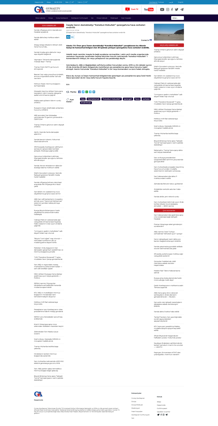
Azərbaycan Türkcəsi (156, 2)
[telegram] (182, 9)
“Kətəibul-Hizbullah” (111, 99)
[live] (132, 9)
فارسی (171, 2)
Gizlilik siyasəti (162, 408)
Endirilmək (86, 103)
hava (137, 99)
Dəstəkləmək (93, 99)
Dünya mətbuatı (102, 18)
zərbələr (146, 99)
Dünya (50, 18)
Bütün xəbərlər (40, 18)
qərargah (128, 99)
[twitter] (176, 9)
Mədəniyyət (114, 18)
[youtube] (149, 9)
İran (92, 18)
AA (68, 37)
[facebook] (172, 9)
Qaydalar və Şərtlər (163, 412)
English (180, 2)
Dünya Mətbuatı (137, 405)
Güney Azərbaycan (62, 18)
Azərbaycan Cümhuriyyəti (79, 18)
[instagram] (168, 9)
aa (72, 37)
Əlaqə (49, 2)
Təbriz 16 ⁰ (82, 2)
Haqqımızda (39, 2)
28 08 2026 (58, 2)
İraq (83, 99)
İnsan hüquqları (126, 18)
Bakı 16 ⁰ (69, 2)
